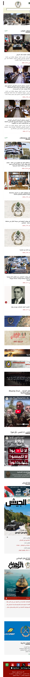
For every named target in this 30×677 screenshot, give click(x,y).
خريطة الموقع (13, 675)
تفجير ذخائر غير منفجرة (23, 250)
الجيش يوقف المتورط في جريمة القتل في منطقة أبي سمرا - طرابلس (15, 222)
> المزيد (27, 654)
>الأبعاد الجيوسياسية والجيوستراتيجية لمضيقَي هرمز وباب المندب (14, 604)
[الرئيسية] (15, 4)
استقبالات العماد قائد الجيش (21, 55)
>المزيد (3, 31)
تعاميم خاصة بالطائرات (22, 650)
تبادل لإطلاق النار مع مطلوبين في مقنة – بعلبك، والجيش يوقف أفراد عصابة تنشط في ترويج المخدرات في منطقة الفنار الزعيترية (16, 164)
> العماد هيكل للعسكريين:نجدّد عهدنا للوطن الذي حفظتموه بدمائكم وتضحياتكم (14, 540)
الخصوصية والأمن (22, 675)
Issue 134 (25, 598)
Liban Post (25, 652)
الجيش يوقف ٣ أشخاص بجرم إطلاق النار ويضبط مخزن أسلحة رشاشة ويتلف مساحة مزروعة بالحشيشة (16, 278)
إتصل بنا (8, 674)
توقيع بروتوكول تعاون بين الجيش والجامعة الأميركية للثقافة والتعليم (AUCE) (17, 193)
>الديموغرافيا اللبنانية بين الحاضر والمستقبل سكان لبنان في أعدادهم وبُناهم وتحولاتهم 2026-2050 (14, 607)
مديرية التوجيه (24, 647)
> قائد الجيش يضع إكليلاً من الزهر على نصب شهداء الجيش (14, 545)
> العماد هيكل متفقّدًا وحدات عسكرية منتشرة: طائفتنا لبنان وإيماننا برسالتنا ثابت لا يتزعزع (14, 550)
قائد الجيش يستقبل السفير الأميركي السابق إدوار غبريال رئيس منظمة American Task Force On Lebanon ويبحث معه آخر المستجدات (15, 87)
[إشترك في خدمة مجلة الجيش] (15, 491)
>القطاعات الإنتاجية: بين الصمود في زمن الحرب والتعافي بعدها (14, 602)
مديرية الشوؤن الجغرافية (22, 649)
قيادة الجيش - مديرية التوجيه (19, 674)
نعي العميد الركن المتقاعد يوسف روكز (18, 307)
